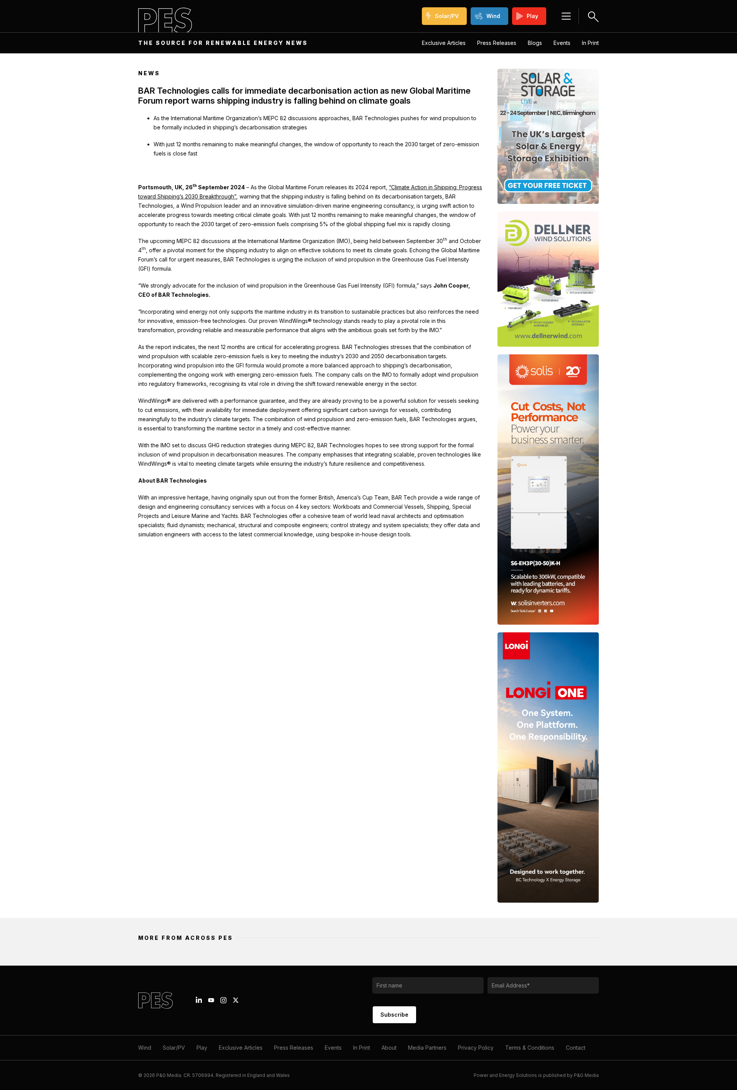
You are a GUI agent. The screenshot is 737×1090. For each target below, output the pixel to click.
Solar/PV (447, 16)
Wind (493, 16)
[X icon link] (236, 1000)
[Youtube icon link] (211, 1000)
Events (562, 43)
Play (532, 16)
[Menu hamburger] (566, 16)
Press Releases (496, 43)
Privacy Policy (476, 1047)
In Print (590, 43)
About (389, 1047)
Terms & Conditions (529, 1047)
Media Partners (427, 1047)
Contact (575, 1047)
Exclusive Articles (444, 43)
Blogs (535, 43)
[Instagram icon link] (223, 1000)
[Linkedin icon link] (199, 1000)
